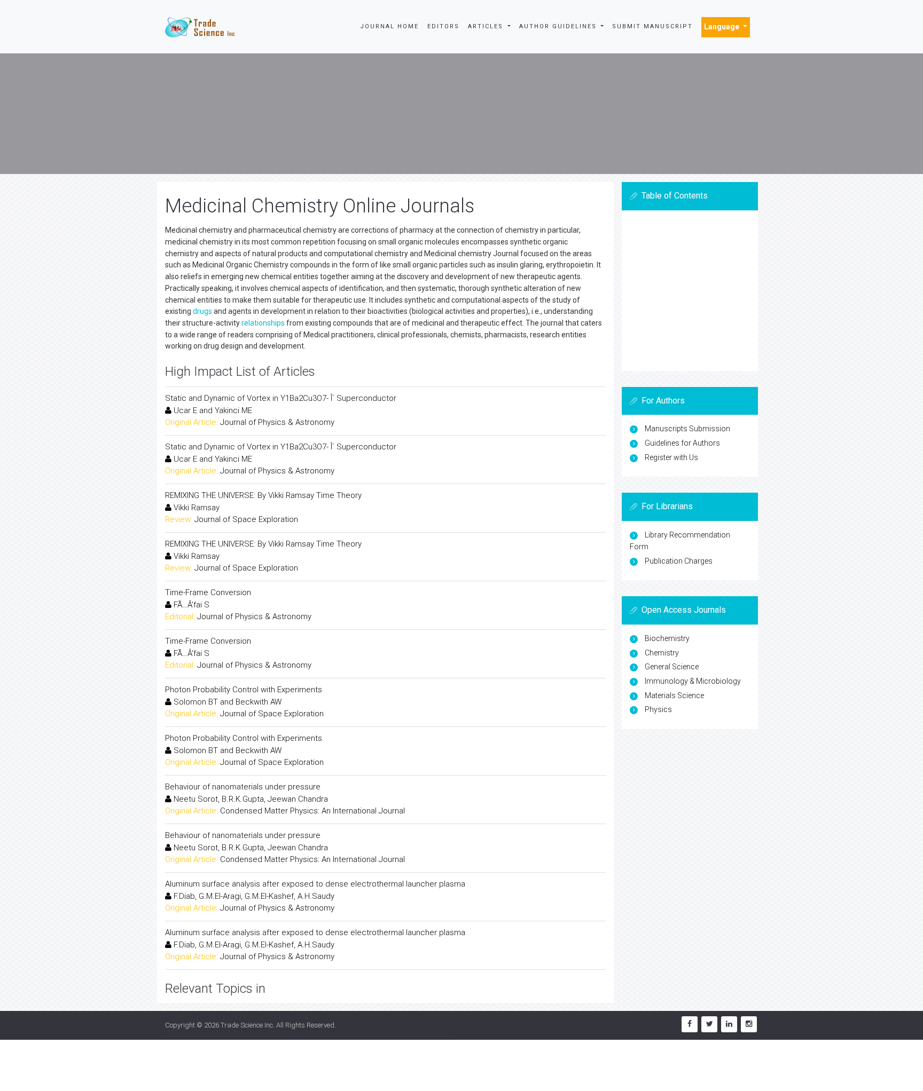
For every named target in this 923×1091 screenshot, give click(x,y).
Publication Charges (679, 561)
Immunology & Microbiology (693, 681)
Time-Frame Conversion (208, 592)
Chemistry (662, 653)
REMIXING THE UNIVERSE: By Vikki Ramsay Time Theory (263, 495)
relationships (263, 323)
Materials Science (674, 695)
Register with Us (671, 457)
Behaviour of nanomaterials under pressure (242, 787)
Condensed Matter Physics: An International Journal (312, 811)
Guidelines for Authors (682, 443)
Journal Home (389, 26)
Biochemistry (667, 638)
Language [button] (722, 26)
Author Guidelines (559, 26)
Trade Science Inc (247, 1025)
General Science (672, 666)
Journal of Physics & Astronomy (277, 422)
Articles (487, 26)
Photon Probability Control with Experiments (243, 689)
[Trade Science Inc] (199, 27)
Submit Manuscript (652, 26)
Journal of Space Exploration (246, 519)
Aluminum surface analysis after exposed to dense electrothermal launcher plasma (315, 884)
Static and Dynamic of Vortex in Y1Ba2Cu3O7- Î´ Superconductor (280, 398)
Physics (658, 709)
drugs (202, 311)
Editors (443, 26)
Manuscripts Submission (687, 428)
